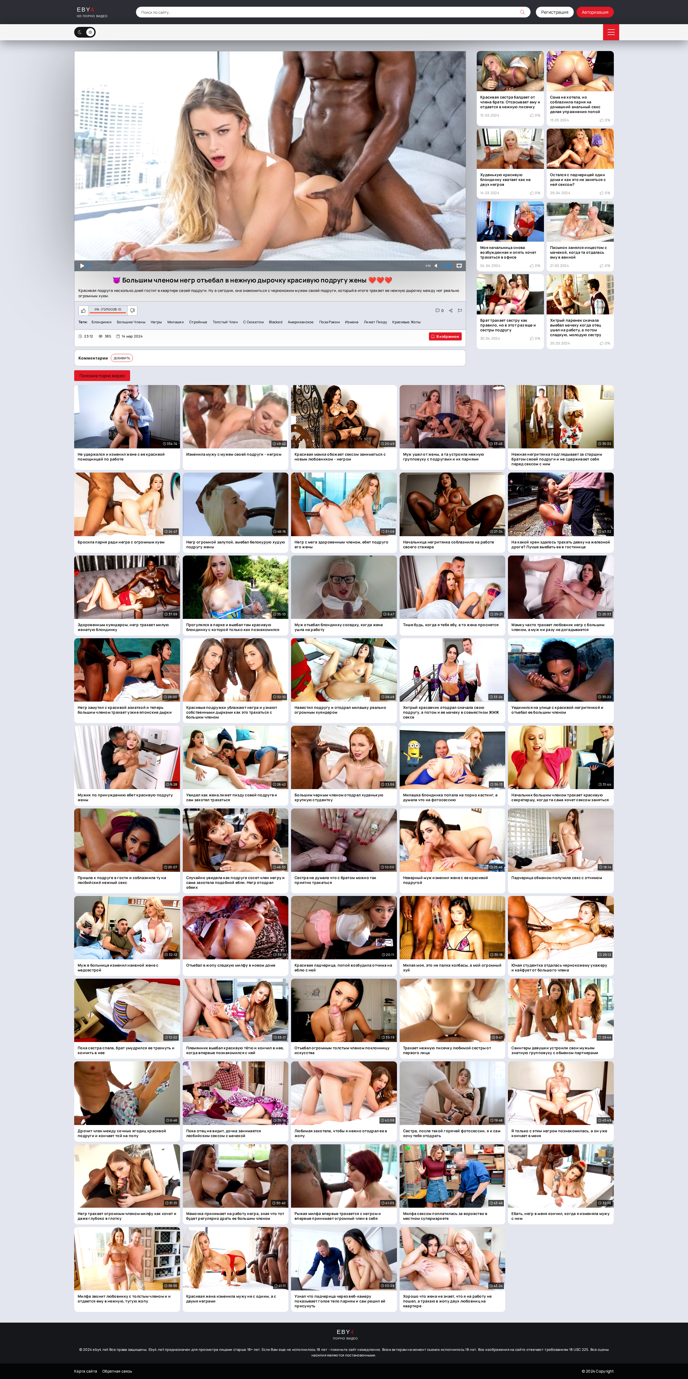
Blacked (275, 322)
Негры (156, 322)
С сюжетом (253, 322)
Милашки (175, 322)
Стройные (198, 322)
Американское (301, 322)
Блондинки (102, 322)
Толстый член (225, 322)
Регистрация (554, 12)
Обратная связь (117, 1371)
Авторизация (595, 12)
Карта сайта (85, 1371)
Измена (352, 322)
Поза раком (329, 322)
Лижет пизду (375, 322)
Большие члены (131, 322)
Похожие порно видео (102, 375)
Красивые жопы (406, 322)
